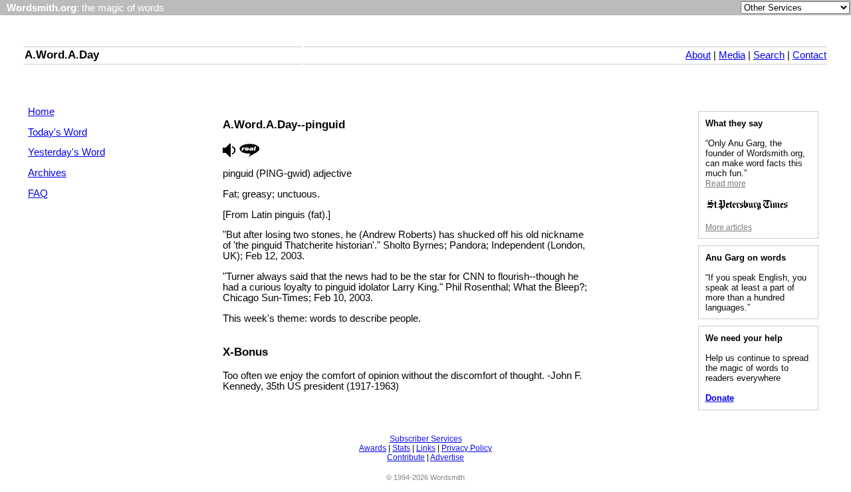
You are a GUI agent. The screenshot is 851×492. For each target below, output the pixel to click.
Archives (47, 173)
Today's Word (57, 132)
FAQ (38, 193)
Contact (809, 55)
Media (732, 55)
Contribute (406, 457)
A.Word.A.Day (62, 54)
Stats (401, 448)
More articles (728, 227)
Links (425, 448)
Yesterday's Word (66, 152)
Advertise (447, 457)
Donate (719, 398)
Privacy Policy (466, 448)
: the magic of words (85, 8)
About (698, 55)
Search (769, 55)
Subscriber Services (426, 438)
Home (41, 111)
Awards (372, 448)
